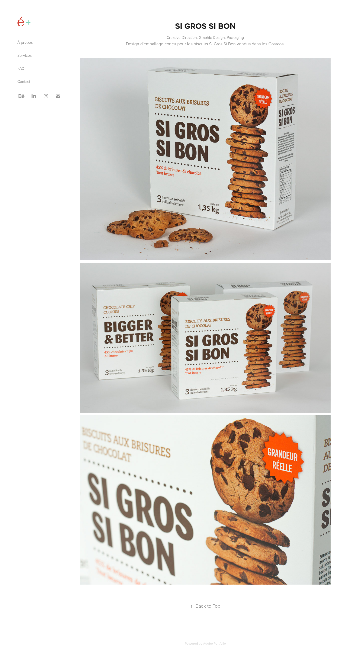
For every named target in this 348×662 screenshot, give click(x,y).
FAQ (20, 68)
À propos (25, 42)
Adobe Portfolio (214, 643)
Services (24, 55)
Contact (23, 81)
